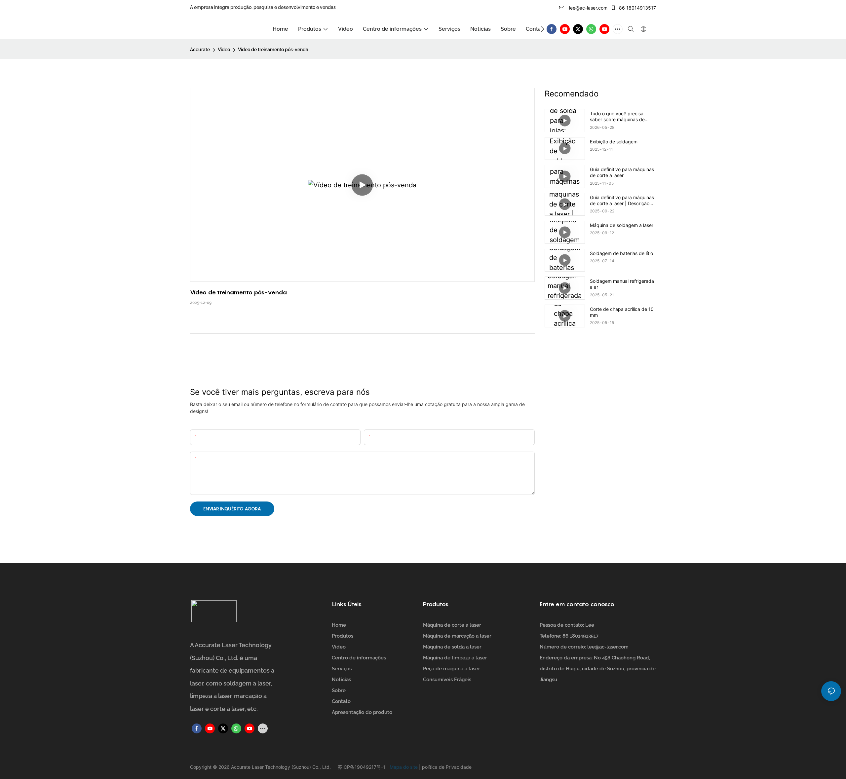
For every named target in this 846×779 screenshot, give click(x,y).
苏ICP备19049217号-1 (361, 767)
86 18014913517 (637, 8)
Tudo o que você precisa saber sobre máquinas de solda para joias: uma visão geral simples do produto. (619, 117)
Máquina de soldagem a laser (621, 225)
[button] (542, 29)
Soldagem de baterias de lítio (621, 253)
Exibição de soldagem (613, 141)
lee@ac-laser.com (587, 8)
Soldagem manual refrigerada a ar (622, 284)
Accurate (200, 49)
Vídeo (224, 49)
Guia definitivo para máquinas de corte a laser (622, 172)
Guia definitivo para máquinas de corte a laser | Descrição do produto (622, 200)
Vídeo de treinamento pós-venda (273, 49)
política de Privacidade (446, 767)
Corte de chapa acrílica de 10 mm (622, 312)
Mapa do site (403, 767)
